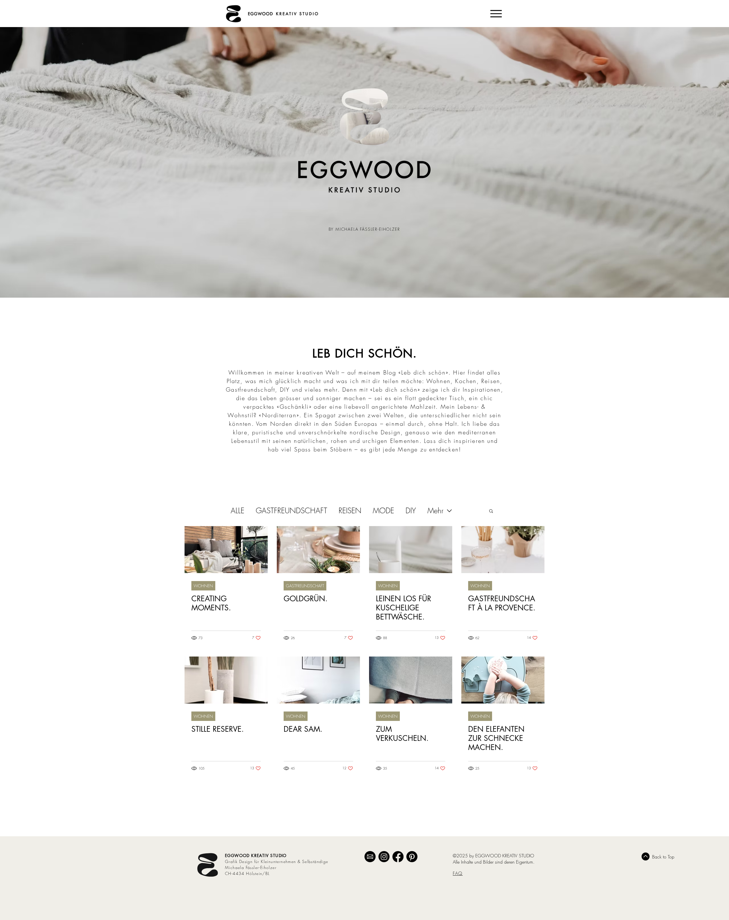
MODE (383, 510)
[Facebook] (398, 856)
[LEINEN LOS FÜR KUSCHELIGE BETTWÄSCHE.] (410, 549)
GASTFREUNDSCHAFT (291, 510)
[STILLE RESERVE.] (226, 680)
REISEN (350, 510)
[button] (491, 511)
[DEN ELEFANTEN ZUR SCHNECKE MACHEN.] (502, 680)
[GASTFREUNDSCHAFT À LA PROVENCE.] (502, 549)
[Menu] (496, 13)
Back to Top (663, 857)
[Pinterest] (411, 856)
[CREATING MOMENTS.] (226, 549)
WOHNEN (203, 585)
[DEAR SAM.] (318, 680)
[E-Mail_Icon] (370, 856)
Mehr (435, 510)
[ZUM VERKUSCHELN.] (410, 680)
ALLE (237, 510)
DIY (411, 510)
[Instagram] (384, 856)
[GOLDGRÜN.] (318, 549)
